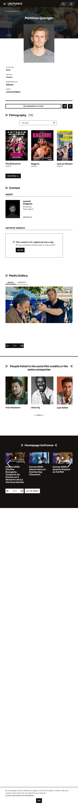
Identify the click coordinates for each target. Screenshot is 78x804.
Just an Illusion (65, 164)
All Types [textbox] (25, 123)
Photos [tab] (11, 282)
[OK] (39, 800)
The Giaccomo (13, 163)
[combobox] (38, 122)
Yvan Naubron (12, 407)
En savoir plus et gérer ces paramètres (19, 795)
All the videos (32, 491)
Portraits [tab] (22, 282)
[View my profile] (71, 4)
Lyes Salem (62, 407)
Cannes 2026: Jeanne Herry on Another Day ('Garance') (37, 471)
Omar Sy (35, 407)
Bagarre (35, 164)
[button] (68, 292)
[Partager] (64, 106)
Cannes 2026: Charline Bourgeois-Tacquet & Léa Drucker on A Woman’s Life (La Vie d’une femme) (14, 475)
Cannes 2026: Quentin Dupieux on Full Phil (61, 469)
